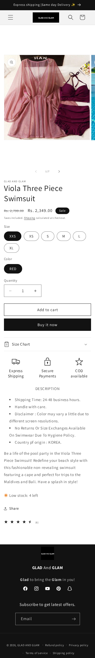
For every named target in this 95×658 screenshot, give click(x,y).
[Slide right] (59, 171)
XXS (13, 236)
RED (13, 268)
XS (31, 236)
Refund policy (54, 645)
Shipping (29, 218)
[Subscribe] (74, 619)
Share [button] (14, 508)
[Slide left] (36, 171)
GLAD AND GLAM (28, 645)
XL (12, 248)
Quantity (10, 280)
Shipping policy (64, 653)
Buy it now (47, 324)
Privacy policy (78, 645)
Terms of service (37, 653)
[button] (10, 17)
